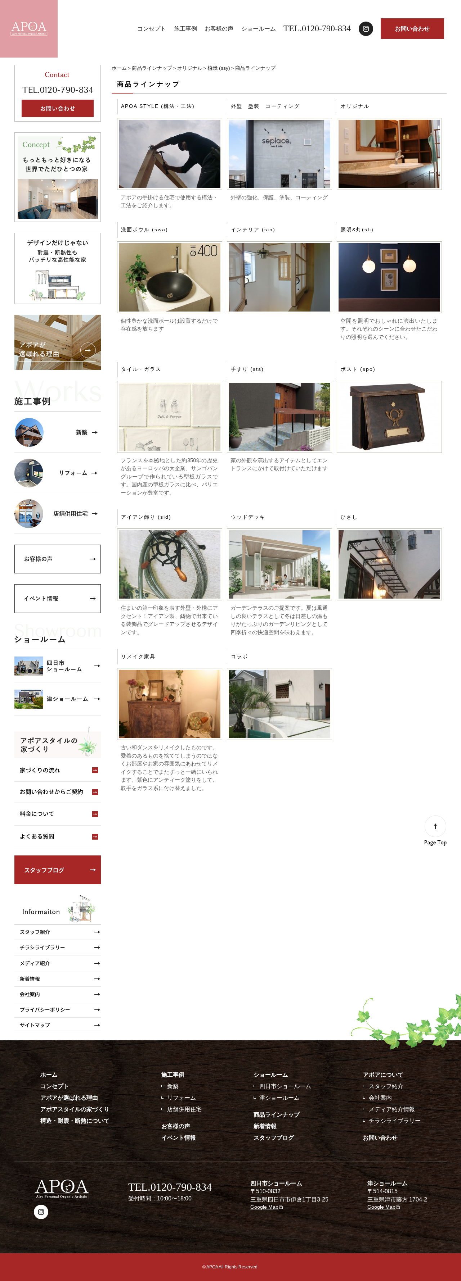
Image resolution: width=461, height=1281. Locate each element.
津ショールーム (279, 1098)
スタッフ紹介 (386, 1086)
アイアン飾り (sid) (146, 517)
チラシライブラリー (395, 1121)
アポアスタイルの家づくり (74, 1109)
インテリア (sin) (253, 229)
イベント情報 (178, 1138)
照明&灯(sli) (357, 229)
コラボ (239, 656)
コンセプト (151, 29)
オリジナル (189, 68)
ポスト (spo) (358, 369)
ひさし (349, 517)
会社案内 (380, 1098)
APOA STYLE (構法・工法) (158, 106)
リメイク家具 (138, 656)
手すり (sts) (247, 369)
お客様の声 (219, 29)
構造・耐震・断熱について (74, 1121)
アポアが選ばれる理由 (69, 1098)
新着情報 (265, 1126)
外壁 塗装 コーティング (265, 106)
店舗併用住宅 (184, 1109)
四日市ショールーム (285, 1086)
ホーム (119, 68)
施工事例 (185, 29)
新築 (173, 1086)
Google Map (264, 1207)
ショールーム (258, 29)
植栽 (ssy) (218, 68)
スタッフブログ (274, 1138)
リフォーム (181, 1098)
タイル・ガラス (141, 369)
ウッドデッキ (248, 517)
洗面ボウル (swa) (144, 229)
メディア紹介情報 (392, 1109)
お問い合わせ (412, 29)
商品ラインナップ (152, 68)
